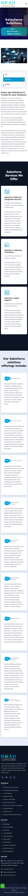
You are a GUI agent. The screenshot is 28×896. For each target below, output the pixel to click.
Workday (7, 84)
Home (12, 29)
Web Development (8, 848)
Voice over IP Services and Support (13, 805)
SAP (6, 74)
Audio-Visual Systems (9, 802)
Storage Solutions (8, 808)
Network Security (8, 796)
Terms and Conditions (18, 892)
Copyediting (6, 824)
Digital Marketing (8, 836)
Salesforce (8, 79)
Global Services (7, 811)
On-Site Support (7, 793)
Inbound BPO (6, 839)
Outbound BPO (7, 842)
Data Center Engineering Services (12, 814)
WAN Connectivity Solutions (10, 787)
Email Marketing (7, 833)
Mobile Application (8, 851)
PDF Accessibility (8, 827)
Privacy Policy (8, 892)
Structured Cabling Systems (10, 790)
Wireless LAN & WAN (9, 799)
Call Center (6, 830)
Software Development (9, 845)
